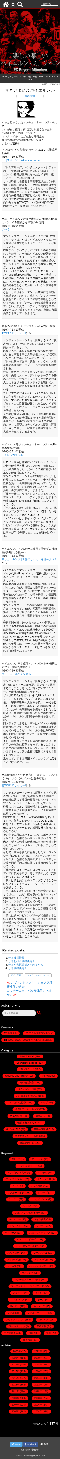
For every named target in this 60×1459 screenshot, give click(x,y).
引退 (31, 1333)
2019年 (15, 1364)
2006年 (38, 1404)
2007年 (15, 1404)
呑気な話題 (16, 1116)
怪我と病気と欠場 (27, 1122)
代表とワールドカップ (26, 1109)
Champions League (26, 1062)
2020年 (38, 1358)
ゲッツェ (13, 1199)
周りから (40, 1116)
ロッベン (43, 1319)
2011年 (15, 1391)
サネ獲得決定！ (17, 968)
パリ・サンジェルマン (27, 1246)
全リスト (12, 1033)
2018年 (38, 1364)
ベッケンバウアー (38, 1266)
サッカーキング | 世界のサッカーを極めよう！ (29, 559)
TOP (45, 1444)
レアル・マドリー (37, 1313)
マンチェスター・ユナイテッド (27, 1286)
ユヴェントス (17, 1299)
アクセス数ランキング (40, 1033)
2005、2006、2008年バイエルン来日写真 (30, 1040)
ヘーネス (11, 1266)
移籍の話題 (30, 96)
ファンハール (41, 1252)
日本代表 (27, 1339)
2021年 (15, 1358)
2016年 (38, 1371)
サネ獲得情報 (16, 957)
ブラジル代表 (14, 1259)
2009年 (15, 1398)
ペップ (44, 1102)
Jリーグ (16, 1159)
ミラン (38, 1293)
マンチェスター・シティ (38, 975)
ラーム (41, 1299)
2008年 (38, 1398)
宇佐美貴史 (10, 1333)
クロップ (43, 1192)
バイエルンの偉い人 (26, 1096)
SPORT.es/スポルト (14, 455)
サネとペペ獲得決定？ (21, 961)
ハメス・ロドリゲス (27, 1239)
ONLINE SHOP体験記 (16, 1075)
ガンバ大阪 (37, 1186)
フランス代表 (41, 1259)
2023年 (17, 1351)
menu (48, 3)
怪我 (48, 1333)
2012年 (38, 1384)
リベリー (14, 1306)
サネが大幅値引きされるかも (25, 964)
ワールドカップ (17, 1326)
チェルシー (15, 1219)
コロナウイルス (39, 1199)
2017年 (15, 1371)
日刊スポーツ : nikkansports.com (21, 160)
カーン (15, 1186)
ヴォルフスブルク (14, 1179)
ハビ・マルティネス (39, 1232)
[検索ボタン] (39, 1013)
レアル (11, 1313)
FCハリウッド (27, 1069)
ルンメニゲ (39, 1306)
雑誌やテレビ (27, 1142)
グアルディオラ (16, 1192)
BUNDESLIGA (27, 1056)
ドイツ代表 (16, 975)
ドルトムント (16, 1226)
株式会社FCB (13, 1129)
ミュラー (17, 1293)
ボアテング (27, 1272)
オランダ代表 (44, 1179)
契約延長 (41, 1326)
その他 (45, 1075)
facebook (31, 1444)
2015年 (15, 1378)
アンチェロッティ (27, 1166)
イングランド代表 (17, 1172)
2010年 (38, 1391)
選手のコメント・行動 (26, 1136)
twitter (17, 1444)
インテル (42, 1172)
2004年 (38, 1411)
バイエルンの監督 (16, 1102)
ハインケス (10, 1232)
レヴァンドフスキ (15, 1319)
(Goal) (5, 229)
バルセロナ (13, 1252)
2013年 (15, 1384)
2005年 (15, 1411)
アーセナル (37, 1159)
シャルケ (27, 1206)
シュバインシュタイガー (27, 1212)
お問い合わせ (31, 1449)
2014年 (38, 1378)
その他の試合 (27, 1082)
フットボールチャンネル (16, 674)
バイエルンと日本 (27, 1089)
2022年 (38, 1351)
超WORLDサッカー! (14, 333)
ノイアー (41, 1226)
